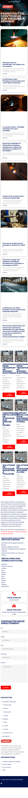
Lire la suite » (5, 73)
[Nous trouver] (14, 606)
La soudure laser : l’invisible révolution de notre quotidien (13, 128)
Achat (5, 722)
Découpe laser (7, 705)
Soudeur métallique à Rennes (10, 547)
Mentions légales (7, 764)
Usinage (6, 715)
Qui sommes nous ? (8, 732)
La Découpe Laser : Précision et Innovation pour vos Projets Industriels (14, 81)
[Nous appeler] (14, 593)
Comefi (18, 1)
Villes (4, 770)
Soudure (6, 708)
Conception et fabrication (9, 701)
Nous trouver (14, 610)
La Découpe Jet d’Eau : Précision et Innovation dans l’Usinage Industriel (14, 309)
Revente (6, 729)
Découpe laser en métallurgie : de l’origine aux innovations (14, 64)
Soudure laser (7, 712)
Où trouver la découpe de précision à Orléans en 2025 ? (14, 245)
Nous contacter (7, 767)
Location (6, 725)
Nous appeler (14, 598)
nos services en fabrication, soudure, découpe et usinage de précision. (14, 531)
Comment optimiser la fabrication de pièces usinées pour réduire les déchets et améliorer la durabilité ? (12, 147)
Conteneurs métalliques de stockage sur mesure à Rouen (10, 419)
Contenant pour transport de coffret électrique (9, 368)
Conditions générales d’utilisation (12, 761)
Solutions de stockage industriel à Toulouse (9, 469)
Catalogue (5, 719)
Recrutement (6, 736)
